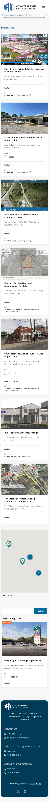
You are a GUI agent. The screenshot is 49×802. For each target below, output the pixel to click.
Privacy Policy (35, 783)
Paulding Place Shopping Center (22, 660)
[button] (43, 7)
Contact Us (25, 720)
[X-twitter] (18, 791)
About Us (32, 714)
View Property (24, 58)
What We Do (21, 714)
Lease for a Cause (14, 717)
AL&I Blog (26, 717)
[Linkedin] (25, 791)
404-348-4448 (12, 601)
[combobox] (24, 15)
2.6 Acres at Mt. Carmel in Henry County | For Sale (21, 216)
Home (12, 714)
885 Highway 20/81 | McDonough (21, 432)
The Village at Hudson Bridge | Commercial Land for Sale (19, 500)
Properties (35, 717)
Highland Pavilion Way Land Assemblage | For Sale (18, 284)
